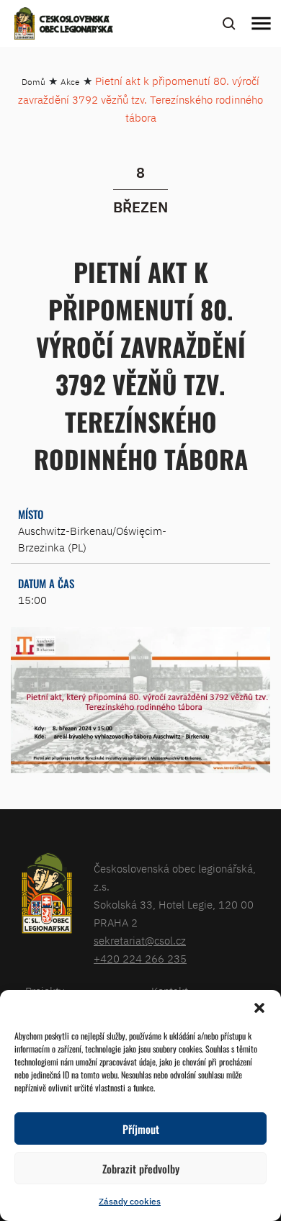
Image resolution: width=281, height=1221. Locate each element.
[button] (259, 1008)
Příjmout (140, 1129)
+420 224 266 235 (140, 958)
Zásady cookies (130, 1201)
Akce (70, 81)
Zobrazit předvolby (140, 1168)
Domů (33, 81)
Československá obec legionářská (76, 25)
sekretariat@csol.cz (140, 940)
